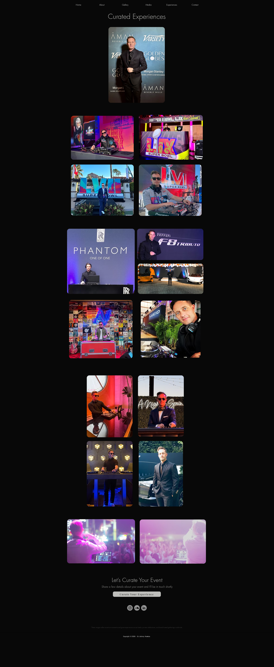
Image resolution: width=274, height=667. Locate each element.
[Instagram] (130, 608)
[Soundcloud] (137, 608)
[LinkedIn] (144, 608)
